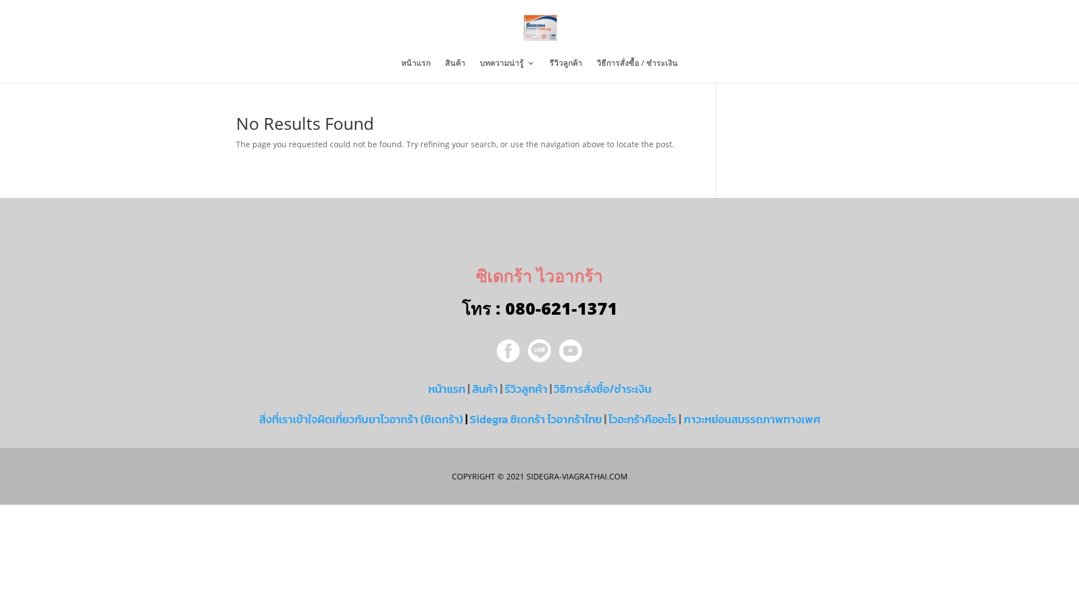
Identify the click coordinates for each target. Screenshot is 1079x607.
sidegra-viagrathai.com (576, 476)
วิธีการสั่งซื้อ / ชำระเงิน (637, 63)
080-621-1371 (561, 308)
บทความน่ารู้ (502, 63)
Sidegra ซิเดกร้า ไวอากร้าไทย (536, 419)
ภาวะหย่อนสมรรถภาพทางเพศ (751, 419)
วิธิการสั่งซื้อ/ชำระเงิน (602, 388)
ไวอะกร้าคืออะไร (643, 419)
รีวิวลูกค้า (566, 63)
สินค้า (455, 63)
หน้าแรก (415, 63)
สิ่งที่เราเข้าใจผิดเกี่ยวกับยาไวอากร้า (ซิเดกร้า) (361, 419)
